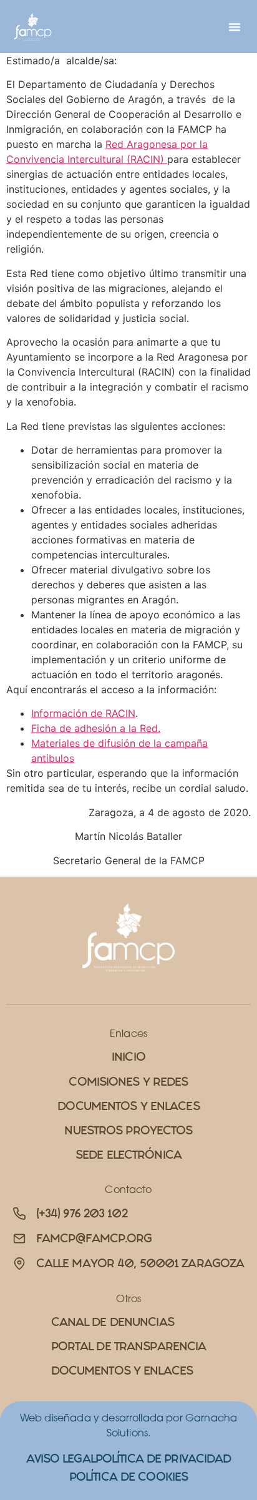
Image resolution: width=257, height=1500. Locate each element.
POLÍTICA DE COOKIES (128, 1476)
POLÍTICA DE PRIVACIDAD (163, 1458)
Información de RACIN (83, 713)
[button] (234, 26)
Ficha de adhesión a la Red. (95, 728)
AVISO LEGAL (60, 1458)
